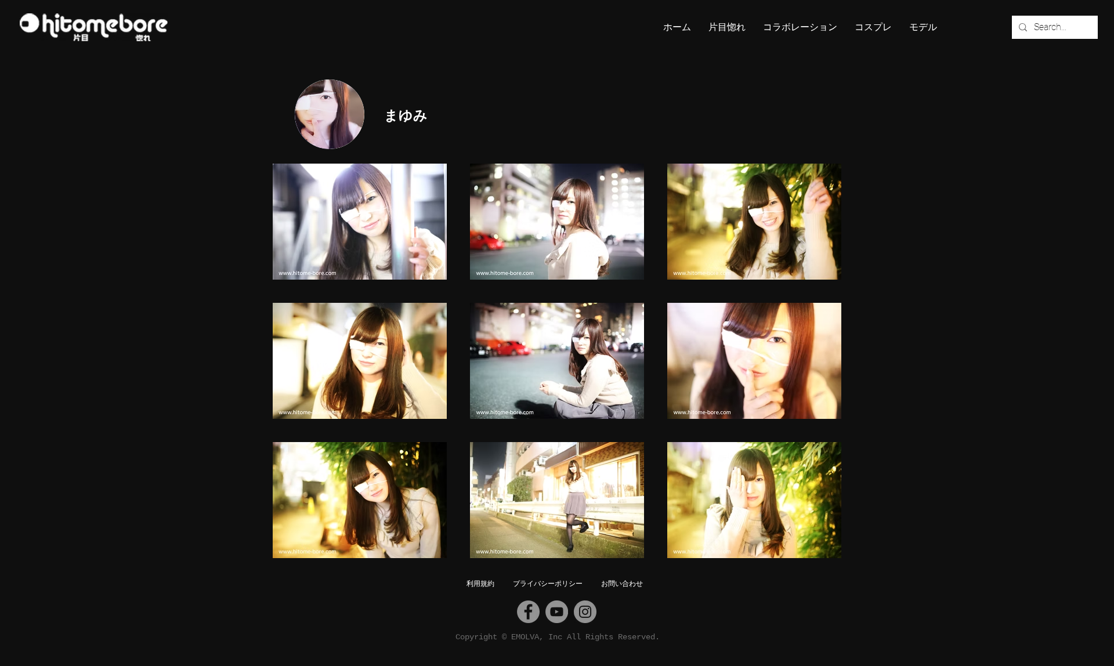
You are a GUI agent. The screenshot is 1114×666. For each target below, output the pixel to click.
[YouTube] (556, 611)
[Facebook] (528, 611)
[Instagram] (585, 611)
